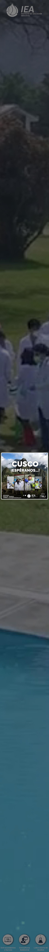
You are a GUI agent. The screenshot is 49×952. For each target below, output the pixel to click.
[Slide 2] (25, 495)
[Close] (45, 455)
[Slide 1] (23, 495)
